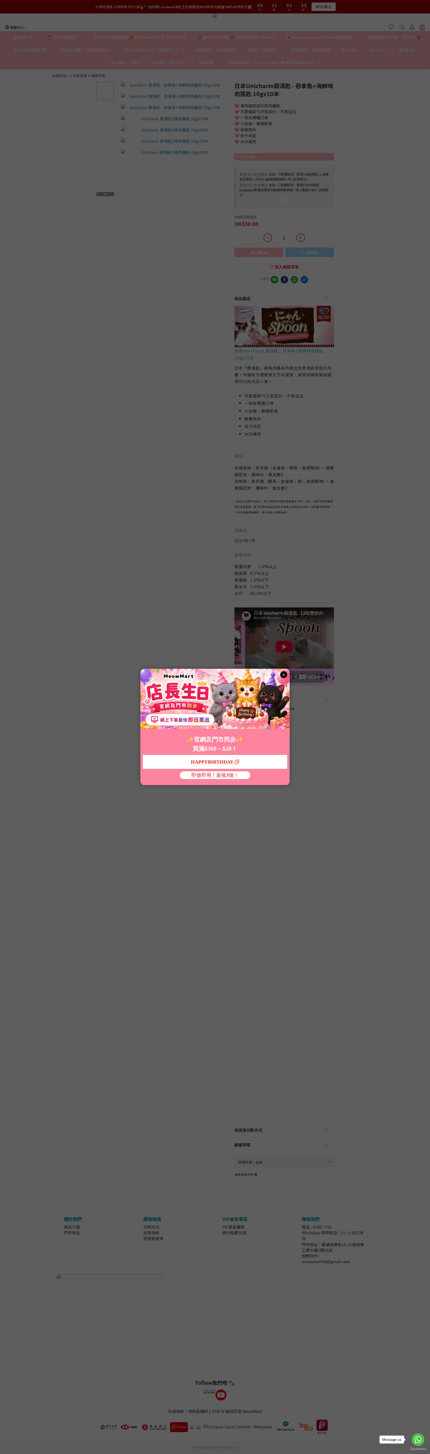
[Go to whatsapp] (418, 1439)
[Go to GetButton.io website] (418, 1449)
